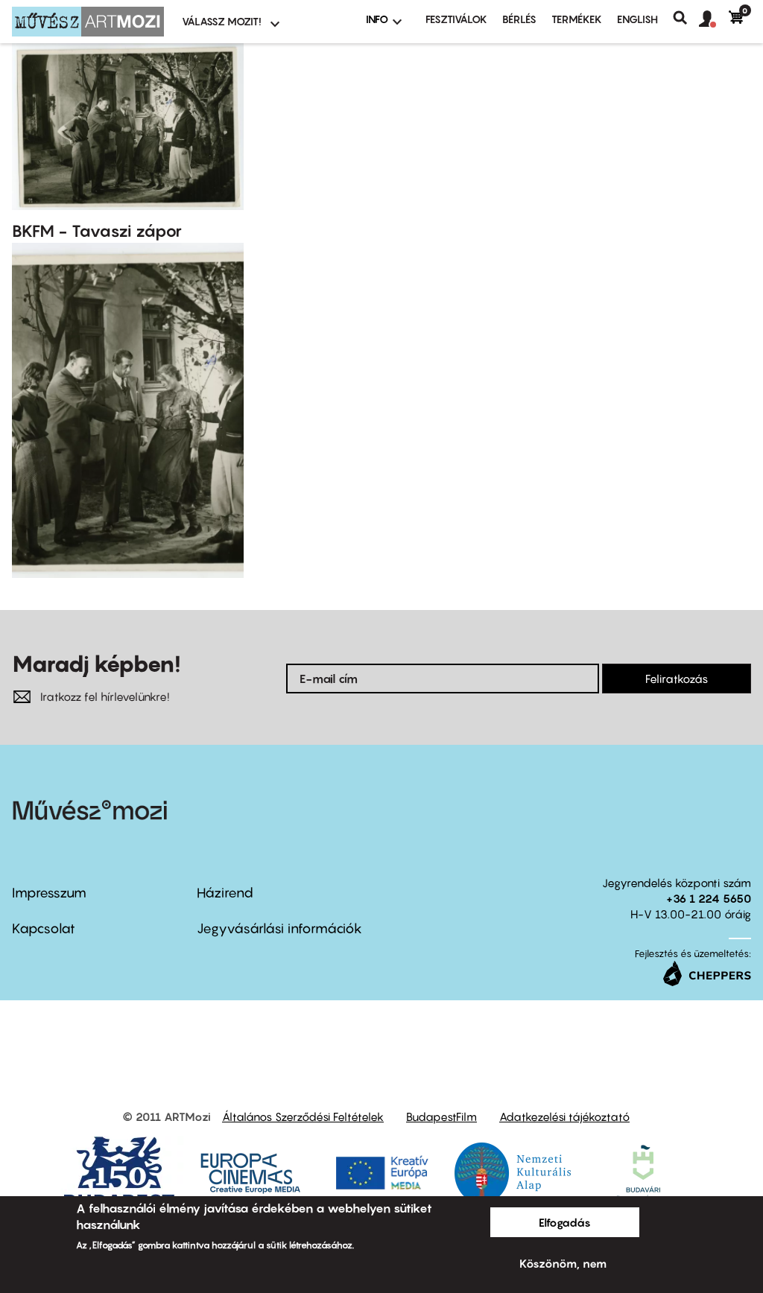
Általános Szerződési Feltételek (303, 1116)
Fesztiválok (456, 19)
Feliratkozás (676, 678)
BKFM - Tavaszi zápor (97, 231)
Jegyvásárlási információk (279, 928)
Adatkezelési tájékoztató (564, 1116)
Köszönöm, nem (563, 1263)
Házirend (225, 892)
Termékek (576, 19)
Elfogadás (565, 1222)
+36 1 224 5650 (708, 898)
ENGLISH (637, 19)
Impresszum (49, 892)
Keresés (686, 17)
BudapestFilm (441, 1116)
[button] (714, 19)
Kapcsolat (43, 928)
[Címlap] (88, 21)
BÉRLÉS (519, 19)
